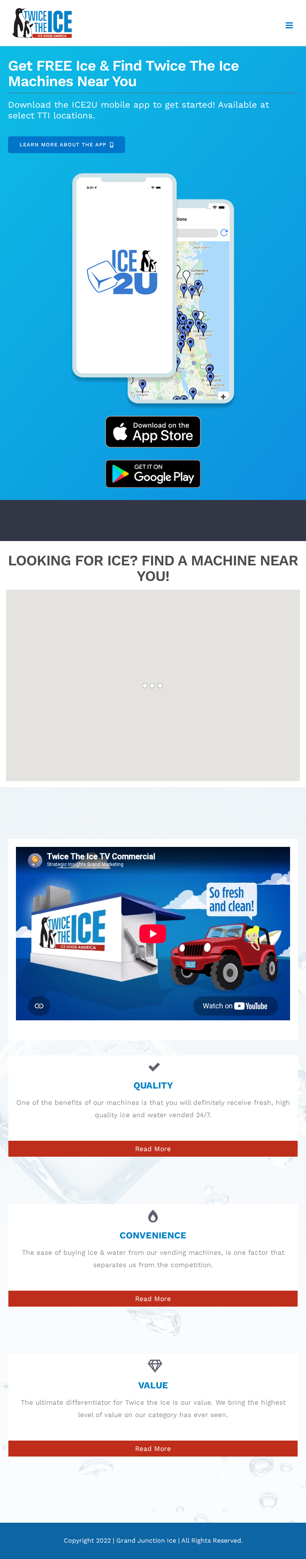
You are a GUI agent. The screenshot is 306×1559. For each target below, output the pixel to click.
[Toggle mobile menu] (290, 25)
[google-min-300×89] (153, 463)
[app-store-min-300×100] (153, 419)
